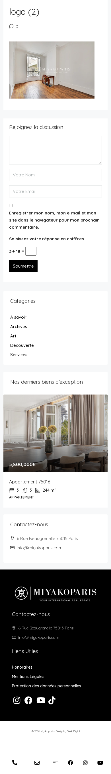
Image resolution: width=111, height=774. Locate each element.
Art (13, 336)
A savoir (18, 317)
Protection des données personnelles (46, 686)
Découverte (22, 345)
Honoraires (22, 667)
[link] (55, 434)
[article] (55, 451)
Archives (18, 326)
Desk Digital (73, 731)
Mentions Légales (28, 676)
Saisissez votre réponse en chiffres (46, 238)
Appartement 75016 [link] (29, 482)
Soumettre (23, 266)
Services (18, 354)
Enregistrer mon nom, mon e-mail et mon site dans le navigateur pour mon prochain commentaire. (54, 220)
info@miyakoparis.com (40, 547)
